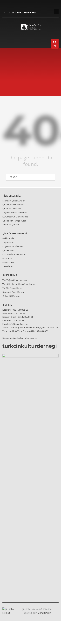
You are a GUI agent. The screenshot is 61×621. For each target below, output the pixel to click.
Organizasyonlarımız (12, 246)
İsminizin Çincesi (10, 224)
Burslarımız (8, 258)
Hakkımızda (8, 238)
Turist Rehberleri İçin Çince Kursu (18, 284)
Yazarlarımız (8, 266)
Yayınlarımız (8, 242)
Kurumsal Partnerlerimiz (14, 254)
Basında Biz (8, 262)
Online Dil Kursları (11, 296)
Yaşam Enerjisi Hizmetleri (14, 212)
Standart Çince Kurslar (13, 200)
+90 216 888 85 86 (26, 12)
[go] (51, 177)
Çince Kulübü (8, 250)
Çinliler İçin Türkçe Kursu (14, 220)
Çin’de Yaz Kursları (11, 208)
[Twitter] (9, 4)
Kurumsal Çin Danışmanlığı (15, 216)
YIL (55, 43)
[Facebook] (4, 4)
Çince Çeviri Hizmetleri (13, 204)
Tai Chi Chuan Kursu (12, 287)
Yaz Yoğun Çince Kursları (14, 280)
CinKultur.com (44, 612)
